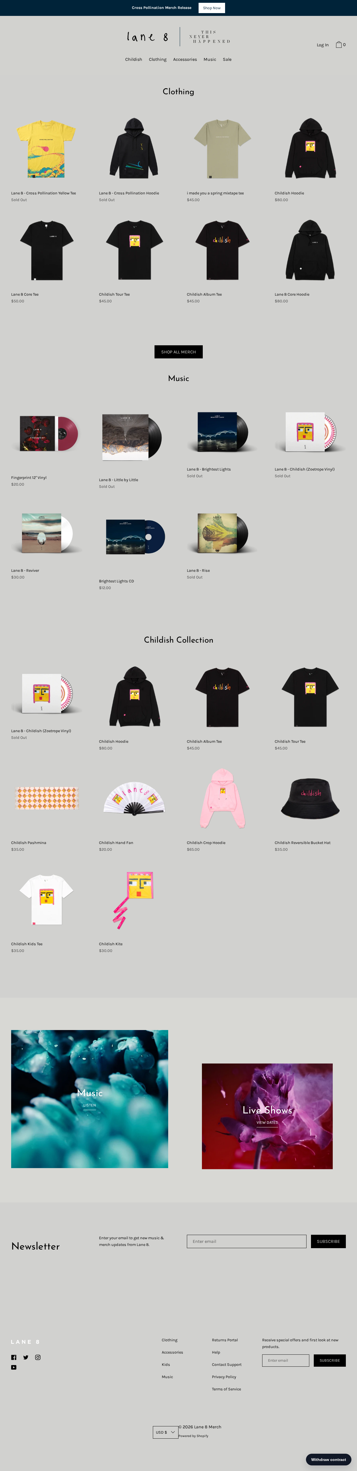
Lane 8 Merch (207, 1426)
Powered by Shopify (193, 1436)
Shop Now (212, 8)
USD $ (161, 1432)
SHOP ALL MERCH (178, 352)
